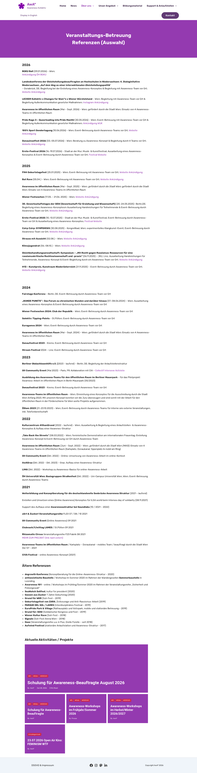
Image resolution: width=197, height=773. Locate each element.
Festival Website (97, 154)
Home (63, 5)
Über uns (86, 5)
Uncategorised (34, 734)
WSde (35, 676)
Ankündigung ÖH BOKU (34, 74)
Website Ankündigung (33, 92)
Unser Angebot (107, 5)
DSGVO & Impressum (42, 765)
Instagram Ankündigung (95, 102)
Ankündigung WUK (92, 123)
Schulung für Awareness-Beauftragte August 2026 (75, 682)
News (74, 5)
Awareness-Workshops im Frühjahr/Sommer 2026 (84, 709)
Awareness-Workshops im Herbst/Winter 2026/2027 (126, 709)
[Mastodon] (101, 765)
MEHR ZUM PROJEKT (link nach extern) (42, 537)
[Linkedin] (105, 765)
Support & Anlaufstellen (160, 5)
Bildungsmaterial (132, 5)
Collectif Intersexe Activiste (110, 370)
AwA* (31, 4)
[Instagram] (96, 765)
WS (29, 676)
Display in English (28, 15)
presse (74, 718)
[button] (92, 6)
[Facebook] (91, 765)
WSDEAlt (43, 676)
